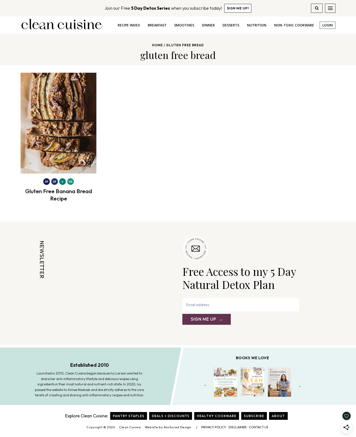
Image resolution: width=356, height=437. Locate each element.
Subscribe (254, 416)
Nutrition (256, 25)
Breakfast (157, 25)
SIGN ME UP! (238, 8)
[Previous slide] (205, 386)
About (278, 416)
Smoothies (184, 25)
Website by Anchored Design (168, 427)
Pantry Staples (128, 416)
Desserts (231, 25)
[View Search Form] (317, 8)
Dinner (208, 25)
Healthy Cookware (216, 416)
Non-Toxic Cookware (294, 25)
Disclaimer (238, 427)
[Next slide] (300, 386)
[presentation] (58, 123)
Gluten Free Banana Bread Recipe (58, 195)
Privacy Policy (213, 427)
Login (327, 25)
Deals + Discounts (170, 416)
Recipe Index (129, 25)
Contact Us (258, 427)
